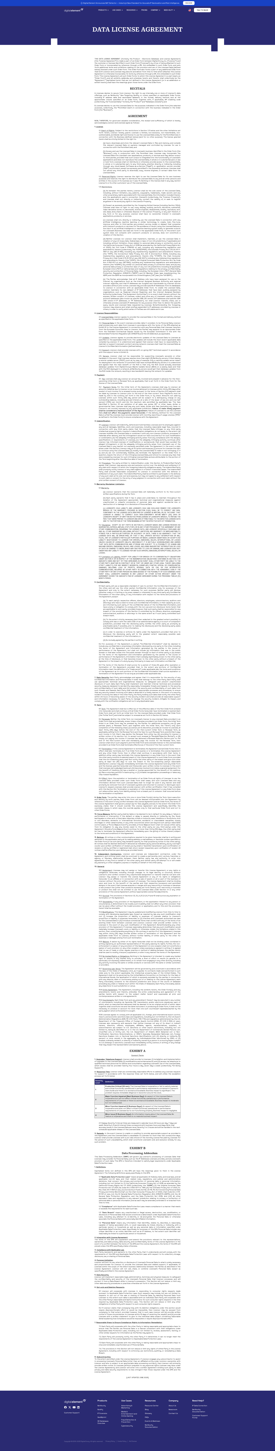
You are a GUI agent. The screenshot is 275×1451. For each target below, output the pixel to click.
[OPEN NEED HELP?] (174, 10)
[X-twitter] (69, 1407)
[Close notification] (271, 3)
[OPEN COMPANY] (159, 10)
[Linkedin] (78, 1407)
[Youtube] (74, 1407)
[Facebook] (65, 1407)
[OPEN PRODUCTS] (108, 10)
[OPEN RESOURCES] (137, 10)
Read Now (188, 3)
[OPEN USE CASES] (122, 10)
